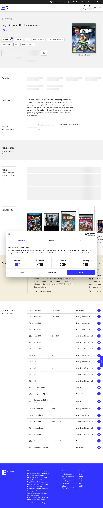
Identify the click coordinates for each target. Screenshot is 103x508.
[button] (64, 310)
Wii (27, 39)
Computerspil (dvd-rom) (56, 39)
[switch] (40, 264)
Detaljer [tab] (51, 240)
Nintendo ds (6, 44)
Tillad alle (81, 272)
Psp (16, 44)
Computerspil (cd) (38, 39)
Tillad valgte (51, 272)
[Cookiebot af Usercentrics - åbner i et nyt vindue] (86, 234)
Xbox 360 (18, 39)
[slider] (84, 39)
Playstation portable (27, 44)
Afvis (22, 272)
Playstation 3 (7, 39)
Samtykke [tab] (21, 240)
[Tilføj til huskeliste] (44, 53)
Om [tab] (81, 240)
